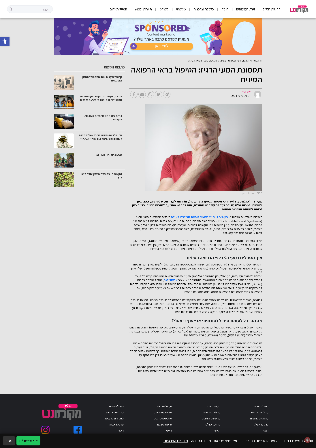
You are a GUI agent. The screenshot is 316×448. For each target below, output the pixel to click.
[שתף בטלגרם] (166, 94)
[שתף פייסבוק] (134, 94)
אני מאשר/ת (28, 440)
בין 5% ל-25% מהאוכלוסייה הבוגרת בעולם (199, 217)
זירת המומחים (245, 9)
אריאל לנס (171, 280)
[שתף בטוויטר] (158, 94)
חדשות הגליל (272, 9)
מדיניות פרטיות (259, 412)
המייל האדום (118, 9)
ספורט (163, 9)
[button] (5, 41)
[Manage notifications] (307, 440)
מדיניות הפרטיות (175, 440)
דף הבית (258, 60)
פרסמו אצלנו (261, 424)
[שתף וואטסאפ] (150, 94)
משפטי (181, 9)
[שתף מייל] (142, 94)
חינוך (224, 9)
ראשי (265, 430)
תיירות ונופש (143, 9)
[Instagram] (45, 430)
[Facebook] (78, 430)
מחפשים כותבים (259, 418)
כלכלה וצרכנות (203, 9)
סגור (8, 440)
